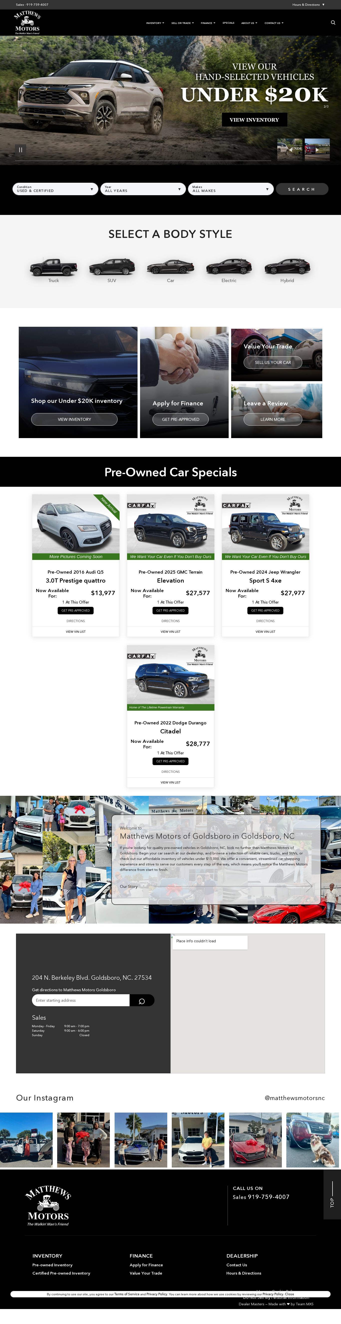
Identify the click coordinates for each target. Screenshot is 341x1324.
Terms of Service (127, 1294)
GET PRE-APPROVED (75, 610)
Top (332, 1201)
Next (317, 150)
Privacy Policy (157, 1294)
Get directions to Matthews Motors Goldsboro (74, 989)
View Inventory (74, 419)
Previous (291, 150)
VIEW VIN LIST (76, 632)
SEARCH (302, 189)
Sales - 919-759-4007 (32, 4)
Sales (261, 1196)
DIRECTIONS (76, 621)
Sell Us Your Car (273, 362)
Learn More (273, 419)
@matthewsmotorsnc (295, 1098)
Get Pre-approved (180, 419)
